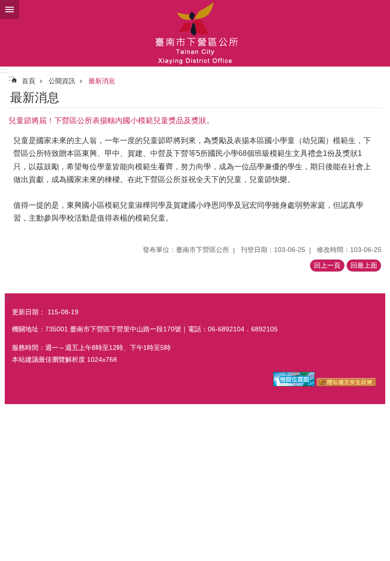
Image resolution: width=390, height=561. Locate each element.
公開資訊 (62, 81)
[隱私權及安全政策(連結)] (346, 384)
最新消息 (101, 81)
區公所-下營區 (195, 33)
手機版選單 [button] (9, 9)
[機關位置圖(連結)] (294, 384)
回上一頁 (327, 265)
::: (3, 71)
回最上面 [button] (364, 265)
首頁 (28, 81)
